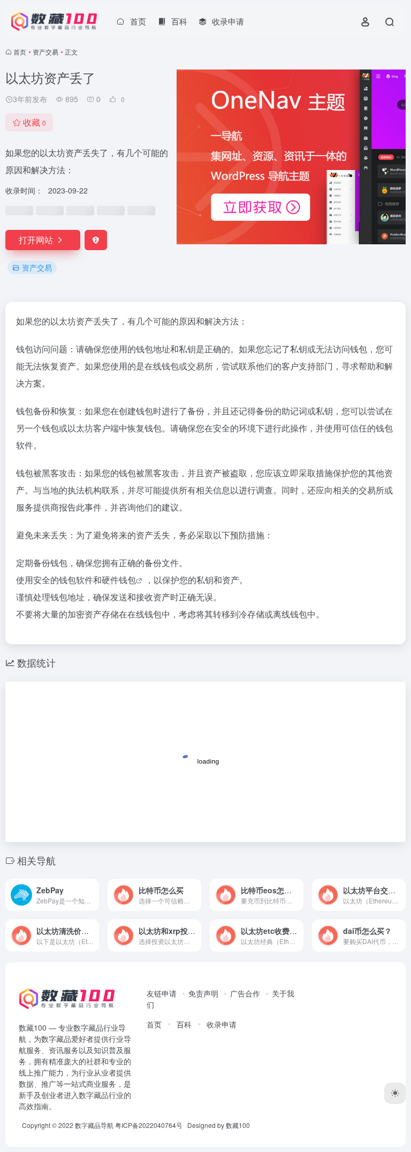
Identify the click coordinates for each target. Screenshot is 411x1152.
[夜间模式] (395, 1093)
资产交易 (45, 51)
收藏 (34, 122)
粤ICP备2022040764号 (148, 1125)
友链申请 (162, 993)
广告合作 (245, 993)
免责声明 (203, 993)
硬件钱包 (119, 580)
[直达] (93, 894)
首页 (19, 51)
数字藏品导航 (94, 1125)
